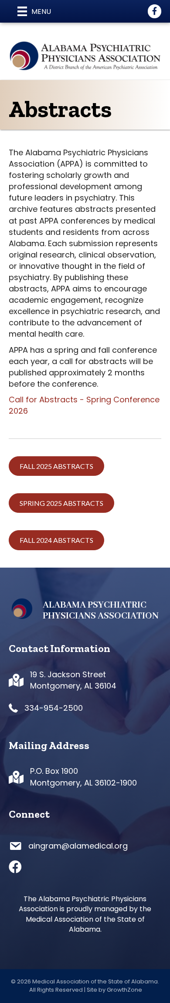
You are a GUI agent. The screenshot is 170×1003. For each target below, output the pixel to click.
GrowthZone (124, 990)
